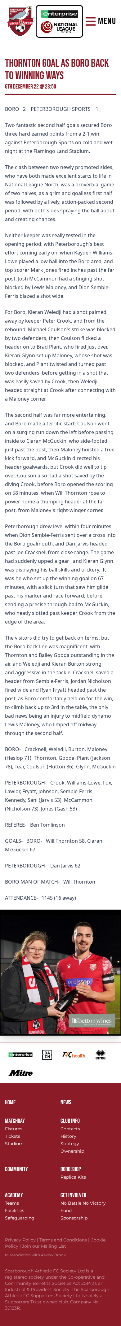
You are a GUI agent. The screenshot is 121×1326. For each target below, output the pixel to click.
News (65, 1102)
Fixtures (13, 1129)
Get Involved (73, 1195)
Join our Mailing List (44, 1246)
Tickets (12, 1136)
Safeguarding (19, 1218)
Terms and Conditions (65, 1240)
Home (10, 1102)
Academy (14, 1195)
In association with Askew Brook (35, 1255)
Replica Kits (73, 1177)
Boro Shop (70, 1169)
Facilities (14, 1210)
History (68, 1136)
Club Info (70, 1121)
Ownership (72, 1151)
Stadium (14, 1143)
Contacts (70, 1129)
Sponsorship (73, 1218)
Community (16, 1169)
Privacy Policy (22, 1240)
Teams (12, 1203)
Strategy (69, 1143)
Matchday (15, 1121)
